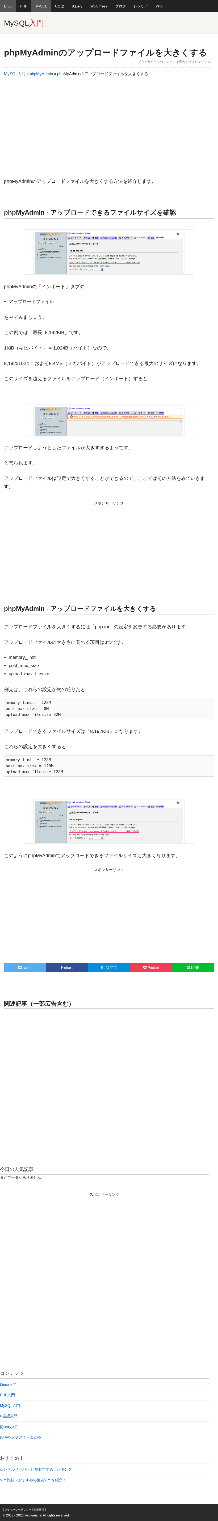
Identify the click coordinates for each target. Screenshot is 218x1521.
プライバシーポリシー (18, 1509)
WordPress (98, 6)
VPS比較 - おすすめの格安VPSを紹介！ (33, 1480)
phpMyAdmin (41, 73)
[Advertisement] (109, 125)
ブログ (120, 6)
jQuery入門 (9, 1426)
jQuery (77, 6)
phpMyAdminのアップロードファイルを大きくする (105, 52)
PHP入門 (7, 1395)
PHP (23, 6)
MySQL (41, 6)
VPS (159, 6)
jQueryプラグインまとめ (20, 1437)
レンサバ (141, 6)
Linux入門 (8, 1384)
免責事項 (38, 1509)
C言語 (59, 6)
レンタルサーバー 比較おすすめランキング (36, 1469)
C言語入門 (9, 1416)
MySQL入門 (15, 73)
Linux (8, 6)
